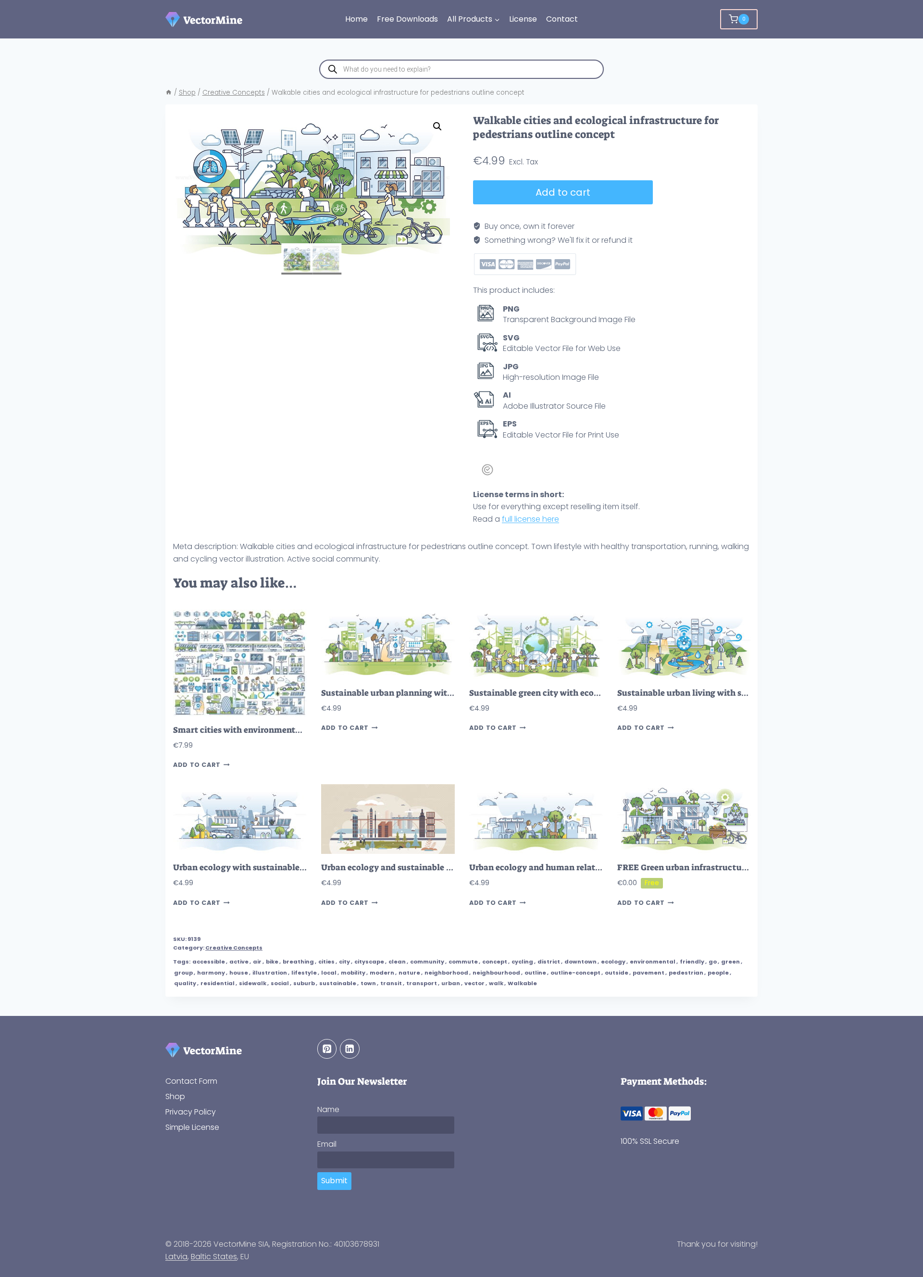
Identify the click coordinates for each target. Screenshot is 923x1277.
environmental (652, 961)
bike (272, 961)
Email (327, 1144)
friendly (692, 961)
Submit (334, 1180)
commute (463, 961)
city (344, 961)
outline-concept (575, 973)
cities (326, 961)
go (713, 961)
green (730, 961)
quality (185, 983)
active (239, 961)
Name (328, 1109)
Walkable (522, 983)
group (183, 973)
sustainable (337, 983)
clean (397, 961)
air (257, 961)
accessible (208, 961)
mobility (353, 973)
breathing (298, 961)
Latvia (176, 1256)
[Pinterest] (327, 1049)
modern (382, 973)
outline (535, 973)
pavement (648, 973)
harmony (211, 973)
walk (496, 983)
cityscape (369, 961)
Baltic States (214, 1256)
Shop (175, 1096)
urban (450, 983)
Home (356, 19)
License (523, 19)
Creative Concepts (233, 947)
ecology (613, 961)
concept (494, 961)
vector (474, 983)
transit (391, 983)
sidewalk (252, 983)
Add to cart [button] (197, 765)
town (368, 983)
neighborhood (446, 973)
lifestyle (304, 973)
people (718, 973)
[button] (437, 126)
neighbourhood (496, 973)
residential (217, 983)
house (238, 973)
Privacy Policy (190, 1111)
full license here (530, 519)
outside (616, 973)
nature (409, 973)
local (329, 973)
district (548, 961)
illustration (269, 973)
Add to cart (563, 192)
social (280, 983)
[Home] (168, 92)
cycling (522, 961)
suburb (304, 983)
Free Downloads (407, 19)
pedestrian (686, 973)
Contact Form (191, 1081)
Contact (562, 19)
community (427, 961)
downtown (580, 961)
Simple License (192, 1127)
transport (421, 983)
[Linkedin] (350, 1049)
